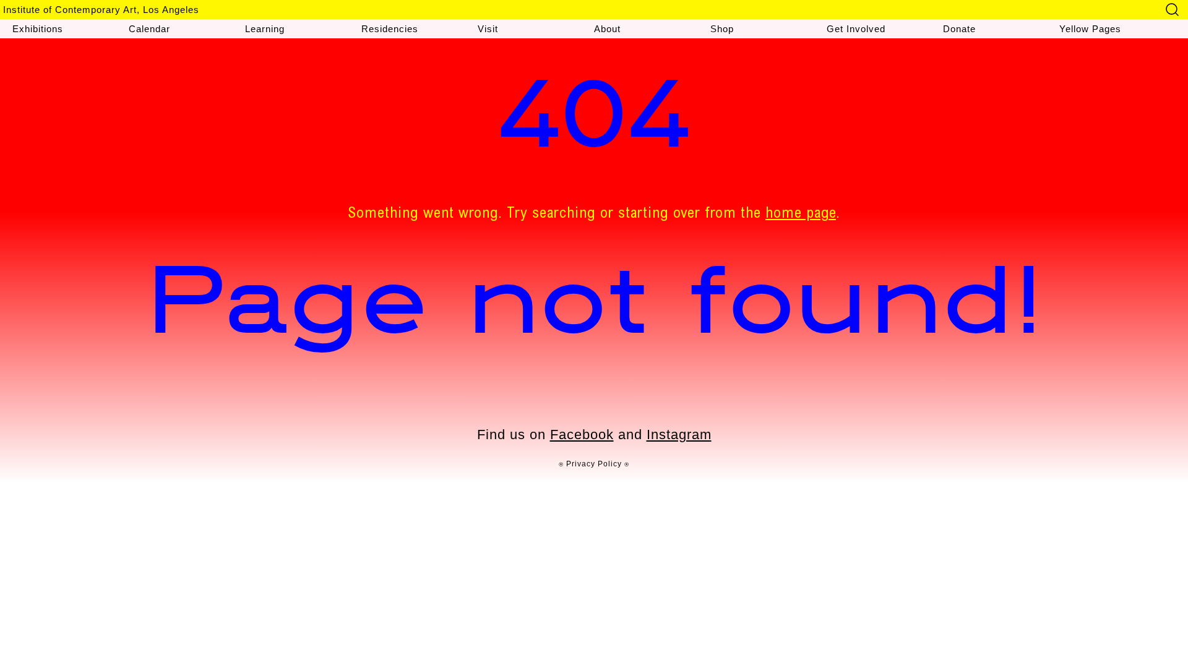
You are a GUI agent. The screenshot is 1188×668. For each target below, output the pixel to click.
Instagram (679, 434)
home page (800, 214)
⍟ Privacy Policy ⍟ (594, 464)
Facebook (582, 434)
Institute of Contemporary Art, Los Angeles (101, 9)
